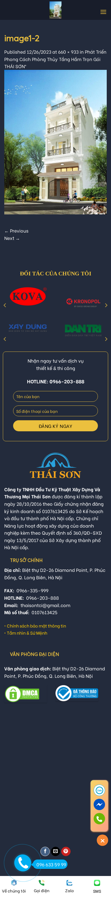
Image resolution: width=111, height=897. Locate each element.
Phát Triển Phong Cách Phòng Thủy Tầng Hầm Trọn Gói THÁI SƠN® (55, 58)
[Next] (106, 305)
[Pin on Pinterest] (66, 851)
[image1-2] (55, 141)
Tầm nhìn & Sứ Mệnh (27, 633)
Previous (16, 230)
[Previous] (5, 305)
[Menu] (103, 12)
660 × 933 (68, 51)
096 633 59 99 (51, 864)
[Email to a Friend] (55, 851)
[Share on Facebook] (45, 851)
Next (12, 238)
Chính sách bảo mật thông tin (36, 625)
